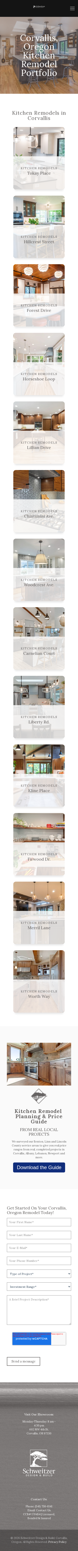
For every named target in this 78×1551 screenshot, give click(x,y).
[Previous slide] (12, 1065)
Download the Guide (39, 1167)
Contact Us (43, 1510)
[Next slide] (65, 1065)
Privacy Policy (57, 1542)
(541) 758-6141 (43, 1506)
